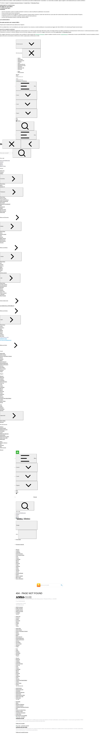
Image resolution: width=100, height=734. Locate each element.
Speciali (1, 410)
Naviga (18, 530)
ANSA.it (19, 58)
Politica (1, 173)
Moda (1, 267)
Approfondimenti (3, 286)
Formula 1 (2, 327)
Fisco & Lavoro (3, 198)
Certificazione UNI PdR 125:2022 (21, 732)
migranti (1, 161)
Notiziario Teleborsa (3, 442)
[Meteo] (39, 590)
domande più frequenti (40, 34)
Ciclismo (2, 334)
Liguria (1, 385)
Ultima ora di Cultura (4, 310)
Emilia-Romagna (3, 381)
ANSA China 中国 (21, 67)
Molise (1, 390)
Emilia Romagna (19, 558)
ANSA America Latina (21, 65)
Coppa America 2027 (4, 337)
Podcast (1, 407)
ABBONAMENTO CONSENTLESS (7, 5)
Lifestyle (1, 359)
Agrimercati (2, 206)
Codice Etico (18, 719)
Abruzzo (1, 376)
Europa (1, 237)
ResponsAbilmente (4, 363)
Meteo (19, 71)
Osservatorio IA (3, 361)
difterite (1, 164)
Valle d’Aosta (2, 401)
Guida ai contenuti (19, 711)
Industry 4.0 (2, 186)
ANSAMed (19, 61)
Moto (1, 329)
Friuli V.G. (2, 383)
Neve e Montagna (19, 583)
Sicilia (1, 395)
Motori (1, 360)
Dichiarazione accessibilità (21, 720)
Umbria (1, 399)
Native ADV (2, 415)
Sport (1, 319)
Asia (1, 235)
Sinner (1, 163)
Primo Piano (2, 183)
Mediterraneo (2, 239)
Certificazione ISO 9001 (20, 723)
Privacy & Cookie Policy (21, 715)
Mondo (2, 226)
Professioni (2, 191)
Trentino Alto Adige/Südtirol (5, 398)
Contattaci (18, 618)
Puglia (1, 392)
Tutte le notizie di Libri (4, 300)
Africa (1, 232)
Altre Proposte (3, 295)
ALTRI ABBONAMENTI (5, 19)
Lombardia (2, 387)
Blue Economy (3, 211)
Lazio (1, 384)
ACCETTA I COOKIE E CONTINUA (7, 29)
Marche (1, 388)
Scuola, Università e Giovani (6, 356)
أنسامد (1, 432)
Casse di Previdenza (4, 199)
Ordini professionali (4, 201)
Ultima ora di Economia (4, 217)
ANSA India (20, 69)
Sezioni (17, 95)
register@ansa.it (64, 34)
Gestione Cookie (19, 716)
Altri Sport (2, 336)
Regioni (17, 113)
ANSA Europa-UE (21, 60)
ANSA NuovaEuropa (21, 64)
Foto (17, 118)
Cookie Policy (27, 2)
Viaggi (1, 371)
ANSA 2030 (2, 212)
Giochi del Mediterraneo (5, 160)
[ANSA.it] (20, 602)
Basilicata (2, 377)
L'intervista (2, 294)
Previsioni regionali (20, 549)
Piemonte (2, 391)
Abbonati (17, 74)
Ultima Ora (2, 170)
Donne (1, 357)
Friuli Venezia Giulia (20, 560)
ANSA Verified (3, 354)
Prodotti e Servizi (19, 615)
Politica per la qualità (20, 728)
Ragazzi (1, 290)
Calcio (1, 326)
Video (17, 119)
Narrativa (2, 287)
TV (0, 271)
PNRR (1, 208)
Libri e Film (2, 291)
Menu (35, 86)
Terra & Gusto (3, 368)
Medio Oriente (3, 238)
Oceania (1, 242)
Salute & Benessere (4, 364)
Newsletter (2, 445)
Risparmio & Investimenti (5, 204)
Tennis (1, 331)
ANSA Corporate (21, 72)
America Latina (3, 234)
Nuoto (1, 333)
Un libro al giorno (3, 284)
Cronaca (2, 172)
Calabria (2, 378)
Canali (17, 104)
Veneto (1, 402)
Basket (1, 330)
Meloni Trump (3, 166)
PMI (1, 205)
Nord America (3, 241)
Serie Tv (1, 265)
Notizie (17, 579)
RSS (1, 446)
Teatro (1, 270)
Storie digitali (2, 420)
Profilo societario (19, 613)
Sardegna (2, 394)
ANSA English (20, 59)
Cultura (2, 256)
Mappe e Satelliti (19, 581)
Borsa (1, 185)
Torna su (27, 602)
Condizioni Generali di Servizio (22, 712)
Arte (1, 263)
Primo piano (18, 544)
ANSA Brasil (20, 66)
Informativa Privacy (35, 2)
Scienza (1, 366)
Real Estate (2, 202)
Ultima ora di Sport (3, 345)
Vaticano (2, 370)
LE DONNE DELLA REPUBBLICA (7, 305)
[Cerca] (25, 126)
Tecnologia (2, 367)
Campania (2, 380)
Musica (1, 268)
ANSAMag (2, 409)
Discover (2, 422)
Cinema (1, 264)
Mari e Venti (18, 582)
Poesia (1, 288)
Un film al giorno (3, 272)
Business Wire (3, 209)
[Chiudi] (11, 144)
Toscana (1, 397)
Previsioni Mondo (19, 578)
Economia (2, 178)
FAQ (1, 444)
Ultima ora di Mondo (4, 247)
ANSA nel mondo (19, 616)
